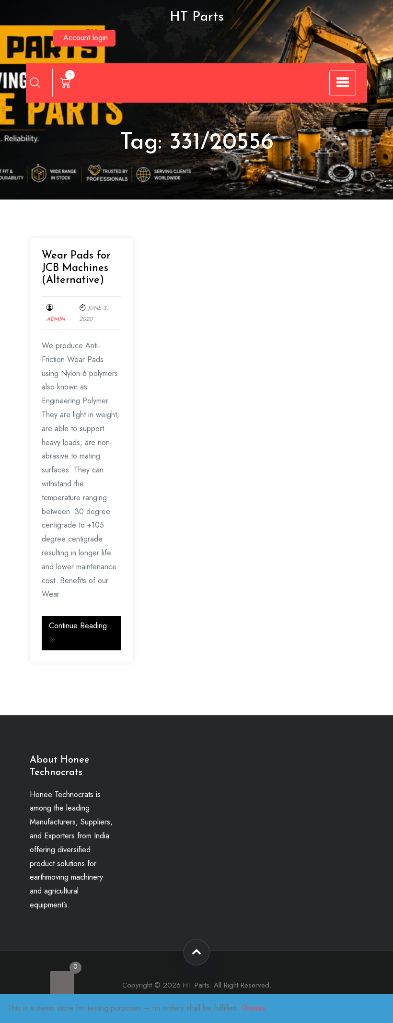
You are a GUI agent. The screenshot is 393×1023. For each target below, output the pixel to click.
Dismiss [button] (254, 1007)
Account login (85, 37)
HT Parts (197, 17)
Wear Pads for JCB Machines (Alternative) (76, 268)
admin (55, 319)
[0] (62, 983)
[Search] (35, 82)
